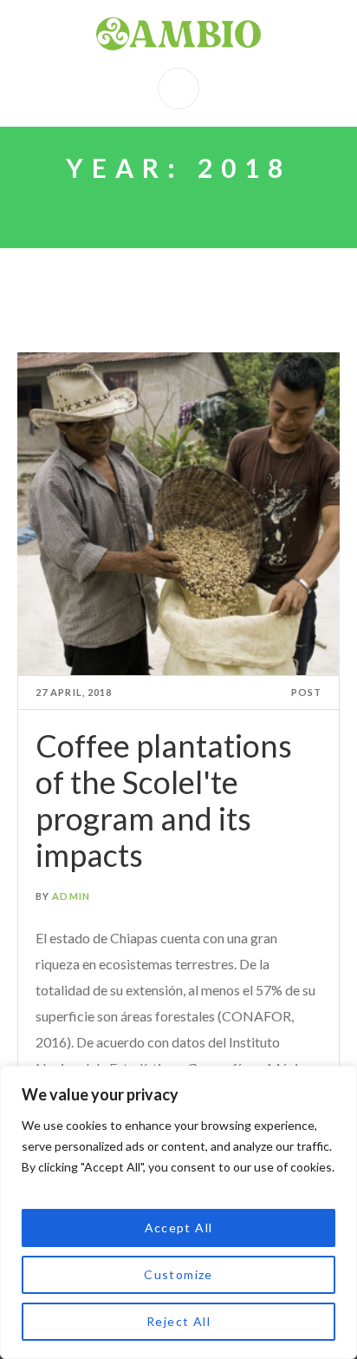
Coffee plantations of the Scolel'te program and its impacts (164, 800)
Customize (178, 1274)
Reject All (178, 1321)
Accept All (179, 1227)
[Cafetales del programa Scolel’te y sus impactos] (178, 513)
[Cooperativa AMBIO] (178, 33)
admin (71, 896)
